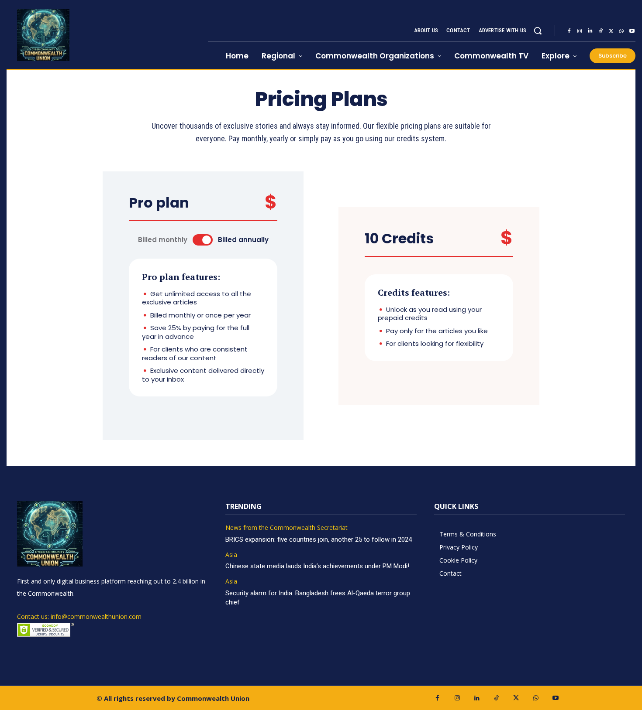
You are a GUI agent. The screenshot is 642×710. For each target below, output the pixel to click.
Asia (231, 555)
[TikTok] (600, 31)
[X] (611, 31)
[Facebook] (569, 31)
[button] (537, 30)
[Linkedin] (590, 31)
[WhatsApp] (621, 31)
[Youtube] (632, 31)
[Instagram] (579, 31)
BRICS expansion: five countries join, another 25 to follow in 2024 (318, 539)
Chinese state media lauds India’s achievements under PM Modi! (318, 566)
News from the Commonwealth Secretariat (286, 528)
